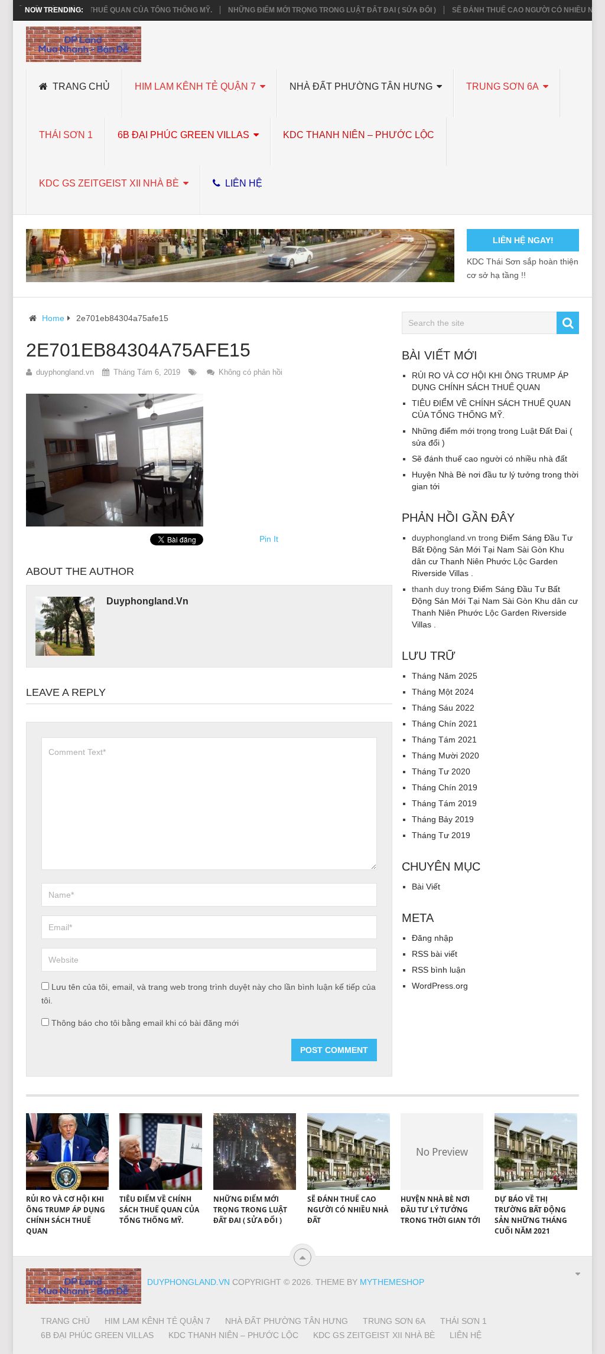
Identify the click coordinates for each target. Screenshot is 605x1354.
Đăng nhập (432, 938)
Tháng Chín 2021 (444, 723)
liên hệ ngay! (523, 240)
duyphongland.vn (65, 372)
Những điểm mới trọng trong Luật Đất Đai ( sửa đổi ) (311, 10)
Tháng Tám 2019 (444, 803)
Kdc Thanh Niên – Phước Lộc (358, 135)
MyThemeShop (392, 1282)
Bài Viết (426, 886)
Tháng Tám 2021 (444, 739)
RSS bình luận (439, 969)
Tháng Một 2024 (443, 691)
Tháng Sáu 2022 (443, 707)
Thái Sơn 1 (66, 135)
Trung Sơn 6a (502, 86)
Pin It (268, 539)
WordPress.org (440, 985)
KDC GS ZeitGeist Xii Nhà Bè (109, 183)
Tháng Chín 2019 (444, 787)
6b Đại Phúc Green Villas (183, 135)
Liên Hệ (242, 183)
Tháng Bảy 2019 (443, 819)
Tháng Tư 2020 (441, 771)
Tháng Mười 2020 (445, 755)
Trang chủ (80, 86)
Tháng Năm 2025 (444, 676)
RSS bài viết (434, 954)
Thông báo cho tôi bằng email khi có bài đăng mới (145, 1023)
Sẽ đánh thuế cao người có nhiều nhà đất (515, 10)
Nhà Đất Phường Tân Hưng (361, 86)
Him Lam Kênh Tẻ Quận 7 (195, 86)
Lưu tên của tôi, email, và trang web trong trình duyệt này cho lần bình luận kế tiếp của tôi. (208, 993)
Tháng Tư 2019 (441, 835)
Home (53, 318)
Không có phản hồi (250, 372)
